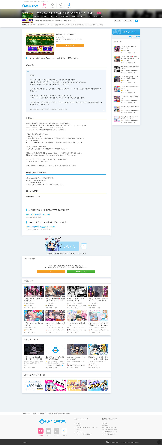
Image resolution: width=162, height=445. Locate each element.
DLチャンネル (30, 5)
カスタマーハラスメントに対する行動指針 (86, 427)
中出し (34, 24)
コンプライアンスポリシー (110, 434)
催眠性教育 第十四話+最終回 (65, 34)
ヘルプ (77, 429)
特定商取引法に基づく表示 (110, 427)
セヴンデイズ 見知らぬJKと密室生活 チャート (76, 300)
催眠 (101, 24)
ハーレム (86, 24)
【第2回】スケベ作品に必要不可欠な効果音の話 (54, 358)
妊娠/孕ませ (71, 24)
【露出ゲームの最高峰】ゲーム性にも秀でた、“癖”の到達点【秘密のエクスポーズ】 (34, 359)
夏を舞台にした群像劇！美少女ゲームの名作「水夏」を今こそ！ (98, 359)
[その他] (139, 21)
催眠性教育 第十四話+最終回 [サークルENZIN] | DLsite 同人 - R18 (50, 109)
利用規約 (78, 425)
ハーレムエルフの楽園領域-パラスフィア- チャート (76, 324)
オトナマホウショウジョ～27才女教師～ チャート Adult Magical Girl (98, 325)
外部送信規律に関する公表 (110, 432)
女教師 (79, 24)
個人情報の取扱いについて (110, 429)
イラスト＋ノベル (98, 16)
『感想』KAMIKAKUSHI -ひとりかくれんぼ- (33, 300)
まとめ (34, 413)
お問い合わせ (79, 432)
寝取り (94, 24)
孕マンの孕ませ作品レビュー (47, 24)
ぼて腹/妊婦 (61, 24)
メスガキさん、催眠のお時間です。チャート (55, 324)
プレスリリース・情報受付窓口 (84, 434)
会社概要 (78, 423)
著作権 (105, 423)
